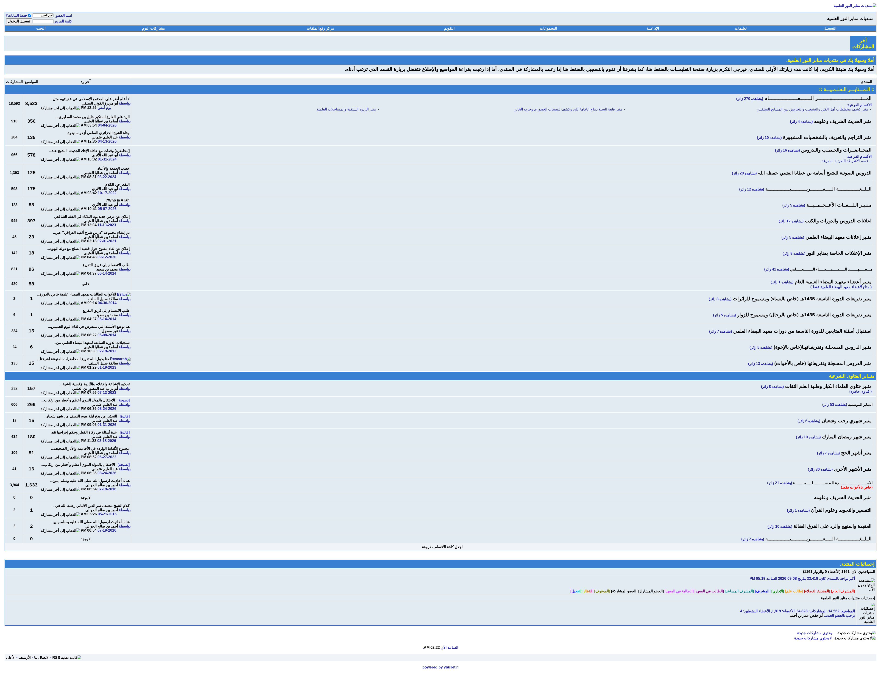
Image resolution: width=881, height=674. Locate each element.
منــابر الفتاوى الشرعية (852, 376)
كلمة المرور (63, 21)
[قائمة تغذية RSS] (66, 657)
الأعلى (10, 657)
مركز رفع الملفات (320, 28)
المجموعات (548, 28)
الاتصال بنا (41, 657)
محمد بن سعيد (107, 269)
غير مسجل (110, 331)
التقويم (449, 28)
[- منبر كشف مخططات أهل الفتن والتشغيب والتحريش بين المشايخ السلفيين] (749, 109)
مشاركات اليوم (153, 28)
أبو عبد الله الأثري (105, 155)
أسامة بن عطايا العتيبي (101, 121)
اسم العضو (64, 15)
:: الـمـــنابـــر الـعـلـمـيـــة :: (847, 89)
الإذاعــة (653, 28)
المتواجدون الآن (863, 572)
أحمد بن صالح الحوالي (101, 485)
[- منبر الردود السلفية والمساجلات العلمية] (256, 109)
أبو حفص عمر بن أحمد (806, 615)
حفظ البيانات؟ (16, 15)
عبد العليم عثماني (105, 137)
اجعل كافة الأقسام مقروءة (442, 547)
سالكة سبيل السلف (103, 299)
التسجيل (830, 28)
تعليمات (741, 28)
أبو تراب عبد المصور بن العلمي (95, 388)
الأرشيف (24, 657)
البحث (40, 28)
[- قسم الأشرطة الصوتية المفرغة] (750, 161)
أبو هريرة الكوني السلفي (100, 103)
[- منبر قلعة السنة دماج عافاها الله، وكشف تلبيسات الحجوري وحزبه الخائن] (502, 109)
